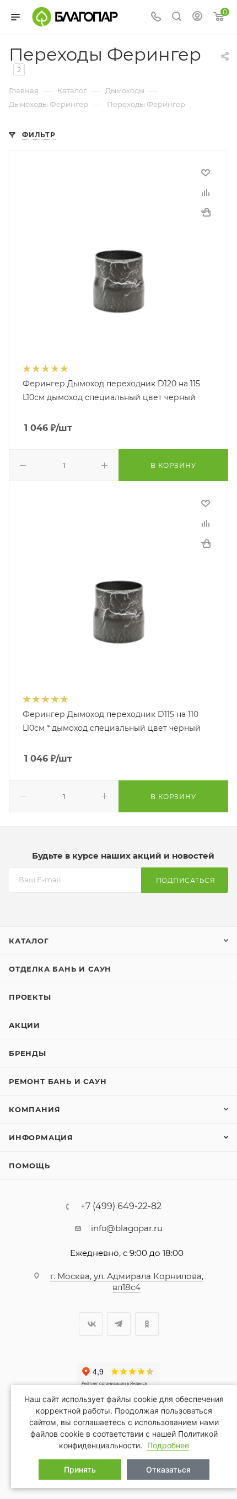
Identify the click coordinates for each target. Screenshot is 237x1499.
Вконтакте (91, 1324)
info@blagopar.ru (127, 1228)
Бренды (27, 1053)
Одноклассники (147, 1324)
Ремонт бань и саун (57, 1081)
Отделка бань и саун (60, 968)
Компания (34, 1109)
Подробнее (168, 1445)
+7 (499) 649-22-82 (120, 1206)
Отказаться (168, 1469)
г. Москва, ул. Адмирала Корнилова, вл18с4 (126, 1281)
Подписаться (186, 880)
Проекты (30, 997)
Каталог (29, 940)
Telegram (119, 1324)
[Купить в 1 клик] (205, 212)
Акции (24, 1025)
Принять (80, 1469)
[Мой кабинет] (197, 17)
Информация (41, 1137)
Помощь (29, 1165)
